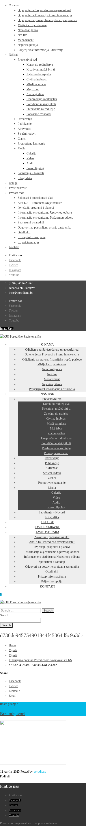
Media (21, 148)
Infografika (25, 178)
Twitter (13, 265)
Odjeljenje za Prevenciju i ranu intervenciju (45, 15)
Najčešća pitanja (28, 44)
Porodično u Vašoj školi (41, 104)
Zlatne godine (35, 94)
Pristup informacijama (31, 237)
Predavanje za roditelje (40, 109)
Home (12, 645)
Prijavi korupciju (28, 242)
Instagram (15, 270)
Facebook (15, 260)
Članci (22, 138)
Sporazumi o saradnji (31, 222)
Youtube (14, 275)
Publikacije (25, 123)
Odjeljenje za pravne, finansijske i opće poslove (47, 20)
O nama (14, 5)
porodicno (40, 771)
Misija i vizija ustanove (32, 25)
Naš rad (13, 54)
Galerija (31, 153)
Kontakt (14, 247)
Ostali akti (24, 232)
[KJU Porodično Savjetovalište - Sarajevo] (20, 336)
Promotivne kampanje (31, 143)
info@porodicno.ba (21, 292)
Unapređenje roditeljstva (41, 99)
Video (30, 158)
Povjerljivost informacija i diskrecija (40, 50)
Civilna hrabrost (36, 79)
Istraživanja (25, 119)
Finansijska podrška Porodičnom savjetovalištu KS (40, 660)
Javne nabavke (18, 188)
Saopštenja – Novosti (31, 173)
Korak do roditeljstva (39, 64)
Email (12, 695)
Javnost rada (16, 193)
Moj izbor (32, 89)
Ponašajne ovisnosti (38, 114)
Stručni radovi (27, 133)
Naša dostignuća (28, 30)
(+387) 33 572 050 (20, 282)
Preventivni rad (27, 59)
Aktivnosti (24, 128)
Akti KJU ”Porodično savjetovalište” (40, 202)
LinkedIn (14, 691)
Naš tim (22, 35)
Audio (30, 163)
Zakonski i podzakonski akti (35, 197)
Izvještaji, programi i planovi (36, 207)
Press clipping (35, 168)
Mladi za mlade (36, 84)
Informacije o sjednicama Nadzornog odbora (45, 217)
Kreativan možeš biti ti (40, 69)
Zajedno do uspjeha (38, 74)
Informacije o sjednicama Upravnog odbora (45, 212)
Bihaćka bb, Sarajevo (22, 288)
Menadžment (26, 40)
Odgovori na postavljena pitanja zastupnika (44, 227)
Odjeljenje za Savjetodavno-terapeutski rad (44, 10)
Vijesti (13, 650)
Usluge (13, 183)
